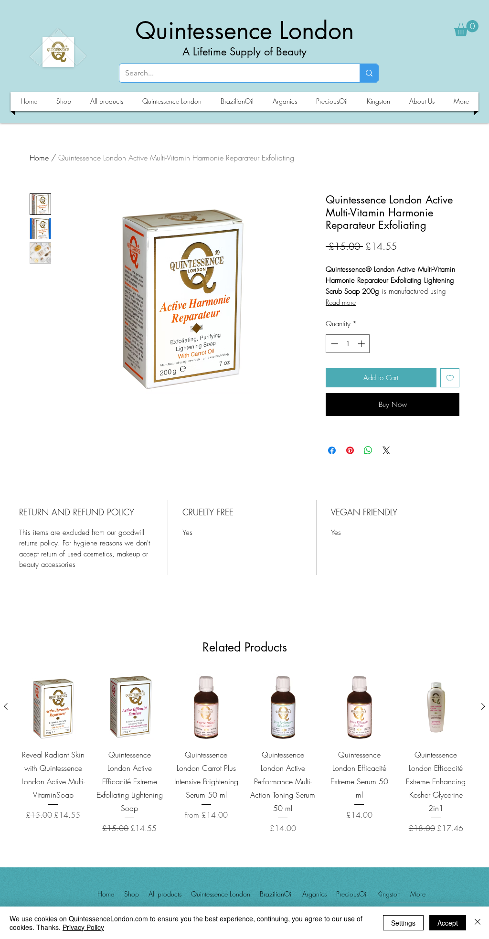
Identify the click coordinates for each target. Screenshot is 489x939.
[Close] (477, 922)
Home (39, 157)
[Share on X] (386, 450)
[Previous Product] (5, 706)
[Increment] (362, 343)
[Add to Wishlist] (450, 378)
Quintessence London (244, 30)
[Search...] (369, 73)
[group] (244, 753)
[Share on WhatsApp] (368, 450)
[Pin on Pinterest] (350, 450)
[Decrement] (333, 343)
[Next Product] (483, 706)
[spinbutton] (348, 343)
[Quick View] (53, 706)
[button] (466, 28)
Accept (447, 923)
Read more (341, 302)
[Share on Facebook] (332, 450)
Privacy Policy (83, 927)
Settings (403, 923)
